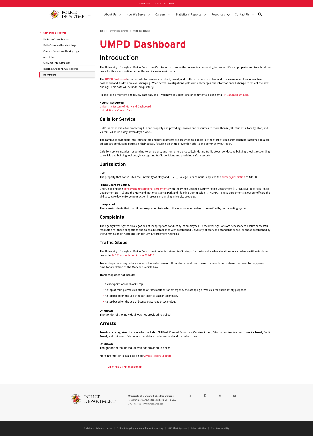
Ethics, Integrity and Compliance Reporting (140, 428)
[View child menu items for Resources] (228, 14)
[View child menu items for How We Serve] (148, 14)
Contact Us (242, 14)
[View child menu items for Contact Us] (253, 14)
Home (102, 31)
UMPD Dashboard (116, 79)
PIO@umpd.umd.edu (236, 95)
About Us (110, 14)
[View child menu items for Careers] (169, 14)
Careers (160, 14)
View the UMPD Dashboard (125, 366)
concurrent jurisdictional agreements (146, 189)
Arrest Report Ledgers (157, 356)
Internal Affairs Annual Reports (60, 68)
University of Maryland (156, 3)
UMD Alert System (177, 428)
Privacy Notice (198, 428)
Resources (218, 14)
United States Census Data (116, 110)
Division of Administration (98, 428)
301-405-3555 (134, 403)
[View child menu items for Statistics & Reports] (204, 14)
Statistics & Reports (188, 14)
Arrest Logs (49, 57)
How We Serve (135, 14)
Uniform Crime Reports (56, 39)
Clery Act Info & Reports (56, 62)
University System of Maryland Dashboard (125, 106)
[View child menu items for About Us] (119, 14)
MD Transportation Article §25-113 (133, 255)
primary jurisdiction (233, 177)
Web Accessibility (220, 428)
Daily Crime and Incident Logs (59, 45)
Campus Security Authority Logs (61, 51)
